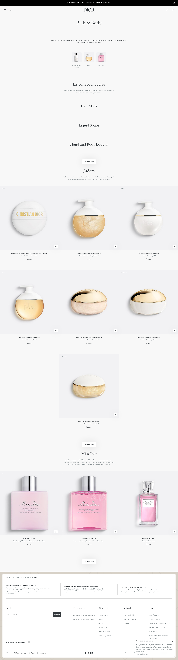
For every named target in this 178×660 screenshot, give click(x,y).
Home (8, 577)
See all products (89, 161)
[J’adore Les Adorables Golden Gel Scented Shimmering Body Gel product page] (89, 386)
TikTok (16, 653)
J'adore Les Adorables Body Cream (148, 337)
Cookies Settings (142, 654)
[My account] (167, 9)
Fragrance (15, 577)
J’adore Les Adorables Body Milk (148, 253)
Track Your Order (104, 631)
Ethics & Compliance (130, 619)
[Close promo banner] (174, 3)
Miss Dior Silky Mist (148, 538)
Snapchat (43, 653)
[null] (76, 57)
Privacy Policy (153, 619)
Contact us (102, 615)
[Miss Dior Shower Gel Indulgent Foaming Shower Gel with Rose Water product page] (89, 503)
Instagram (23, 653)
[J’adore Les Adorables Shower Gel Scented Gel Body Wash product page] (29, 302)
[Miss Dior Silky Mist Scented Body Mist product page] (148, 503)
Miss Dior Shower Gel (89, 538)
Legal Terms (153, 615)
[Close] (172, 641)
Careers (126, 623)
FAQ (99, 623)
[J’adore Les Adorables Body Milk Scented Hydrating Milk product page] (148, 218)
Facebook (34, 653)
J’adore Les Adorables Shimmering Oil (89, 253)
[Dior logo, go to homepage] (89, 10)
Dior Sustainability (130, 615)
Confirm (57, 614)
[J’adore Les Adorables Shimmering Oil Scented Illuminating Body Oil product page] (89, 218)
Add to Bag (56, 246)
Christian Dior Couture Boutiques (84, 619)
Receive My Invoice (104, 636)
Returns (100, 619)
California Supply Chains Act (158, 623)
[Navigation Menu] (4, 9)
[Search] (10, 10)
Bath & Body (25, 577)
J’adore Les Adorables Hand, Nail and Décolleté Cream (29, 253)
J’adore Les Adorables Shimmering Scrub (89, 337)
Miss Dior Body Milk (29, 538)
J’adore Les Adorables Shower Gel (29, 337)
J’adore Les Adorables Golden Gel (89, 421)
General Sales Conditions (157, 627)
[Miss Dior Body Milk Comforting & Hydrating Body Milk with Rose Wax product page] (29, 503)
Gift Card (101, 627)
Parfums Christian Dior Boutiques (84, 615)
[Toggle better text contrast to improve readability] (28, 642)
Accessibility (153, 631)
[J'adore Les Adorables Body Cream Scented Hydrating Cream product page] (148, 302)
